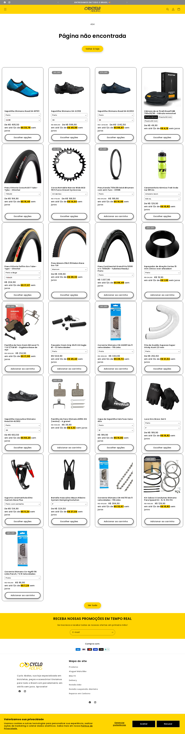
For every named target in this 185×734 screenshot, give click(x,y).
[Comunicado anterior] (58, 2)
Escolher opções (23, 137)
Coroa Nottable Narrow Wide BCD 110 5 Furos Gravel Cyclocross (68, 189)
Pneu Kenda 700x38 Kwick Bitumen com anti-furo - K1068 (116, 189)
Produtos (73, 667)
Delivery (73, 680)
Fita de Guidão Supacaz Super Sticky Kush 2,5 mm (159, 346)
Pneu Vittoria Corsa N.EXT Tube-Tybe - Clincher (21, 189)
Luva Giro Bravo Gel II (155, 419)
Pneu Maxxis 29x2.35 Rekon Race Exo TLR (67, 264)
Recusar (168, 723)
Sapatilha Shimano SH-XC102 (66, 111)
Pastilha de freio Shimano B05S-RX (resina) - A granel (69, 420)
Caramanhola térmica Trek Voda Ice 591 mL (161, 189)
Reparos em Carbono (79, 693)
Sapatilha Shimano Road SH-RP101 (22, 111)
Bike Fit (72, 676)
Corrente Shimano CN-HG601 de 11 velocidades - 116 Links (115, 346)
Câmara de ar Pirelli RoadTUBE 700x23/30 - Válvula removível (160, 112)
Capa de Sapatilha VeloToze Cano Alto (115, 420)
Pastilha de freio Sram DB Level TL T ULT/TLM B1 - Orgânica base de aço (22, 347)
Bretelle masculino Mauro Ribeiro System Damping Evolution (68, 499)
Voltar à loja (92, 49)
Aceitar (143, 723)
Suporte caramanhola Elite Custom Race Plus (19, 499)
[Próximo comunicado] (127, 2)
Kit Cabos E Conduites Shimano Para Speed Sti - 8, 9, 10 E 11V (160, 499)
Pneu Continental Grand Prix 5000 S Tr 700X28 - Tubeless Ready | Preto (115, 268)
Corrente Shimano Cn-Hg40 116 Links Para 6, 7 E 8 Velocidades (20, 573)
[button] (5, 9)
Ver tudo (92, 605)
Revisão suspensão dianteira (83, 689)
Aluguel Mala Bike (77, 671)
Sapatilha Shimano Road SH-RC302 (116, 111)
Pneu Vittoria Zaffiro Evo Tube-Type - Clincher (20, 267)
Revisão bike (75, 684)
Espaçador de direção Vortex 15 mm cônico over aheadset (160, 267)
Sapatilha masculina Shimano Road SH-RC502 (20, 420)
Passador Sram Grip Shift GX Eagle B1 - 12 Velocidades (68, 346)
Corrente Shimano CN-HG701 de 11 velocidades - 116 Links (115, 499)
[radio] (151, 117)
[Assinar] (112, 632)
